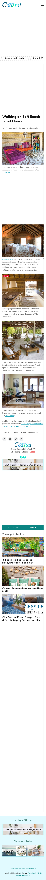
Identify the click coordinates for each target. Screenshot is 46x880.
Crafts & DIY (37, 58)
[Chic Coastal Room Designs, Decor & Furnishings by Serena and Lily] (23, 604)
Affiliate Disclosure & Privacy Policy (23, 868)
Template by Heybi (35, 873)
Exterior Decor (20, 432)
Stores (25, 451)
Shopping (15, 451)
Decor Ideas (17, 449)
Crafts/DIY (29, 449)
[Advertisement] (23, 33)
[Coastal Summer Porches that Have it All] (23, 576)
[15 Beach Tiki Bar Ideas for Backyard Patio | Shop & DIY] (23, 547)
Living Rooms (32, 432)
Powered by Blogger (23, 875)
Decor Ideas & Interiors (15, 58)
